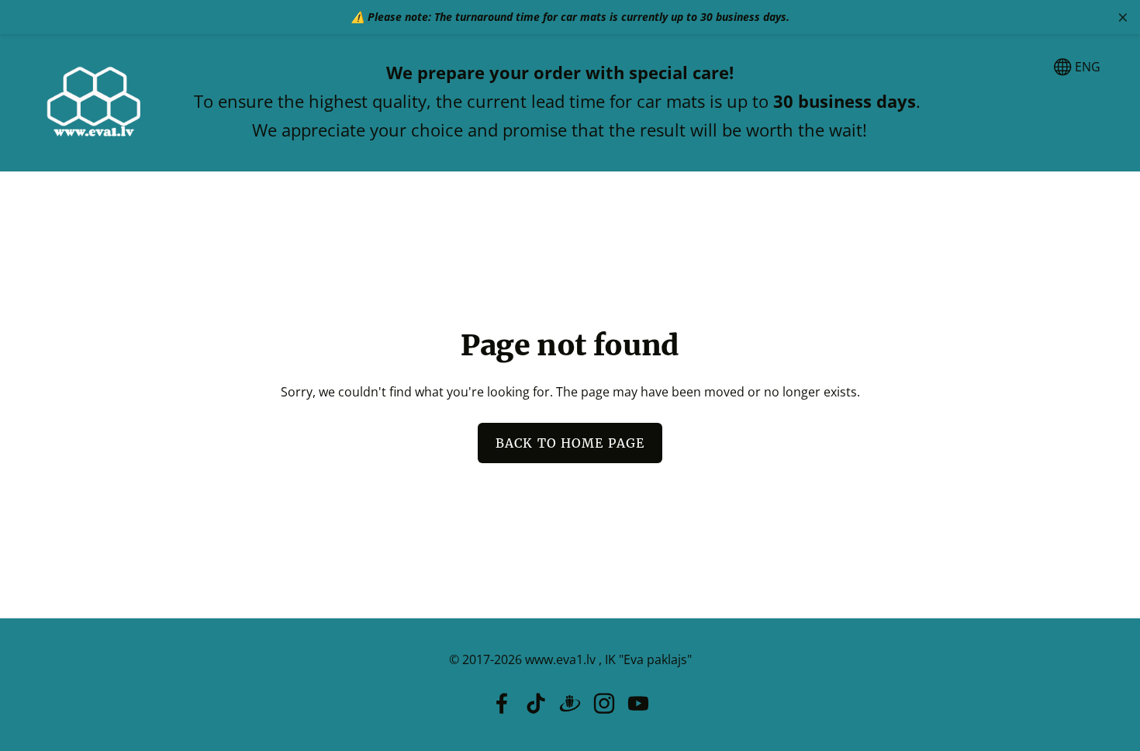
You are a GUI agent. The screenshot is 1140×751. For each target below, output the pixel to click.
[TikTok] (535, 703)
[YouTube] (638, 703)
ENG (1086, 66)
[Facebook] (501, 703)
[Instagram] (604, 703)
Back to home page (570, 443)
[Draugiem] (570, 703)
